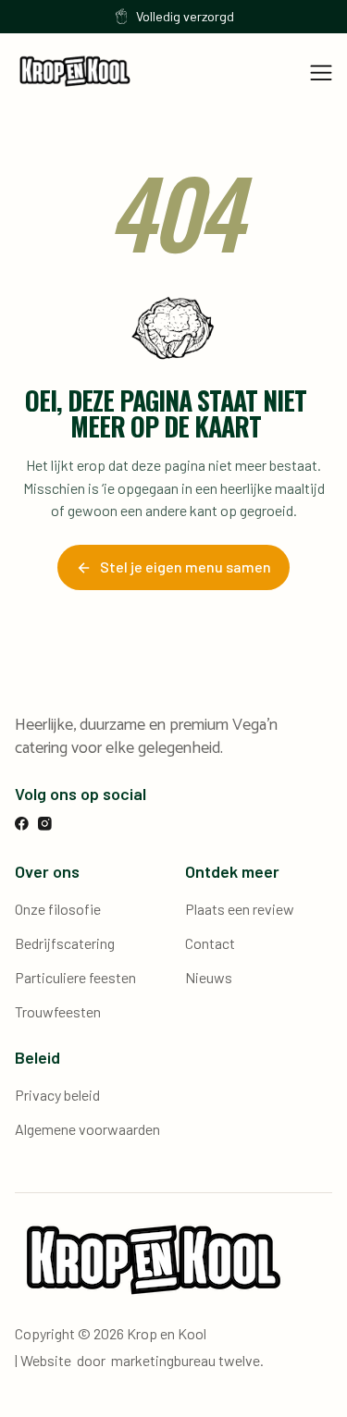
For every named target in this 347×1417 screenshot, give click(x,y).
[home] (75, 71)
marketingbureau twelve (185, 1360)
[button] (321, 70)
